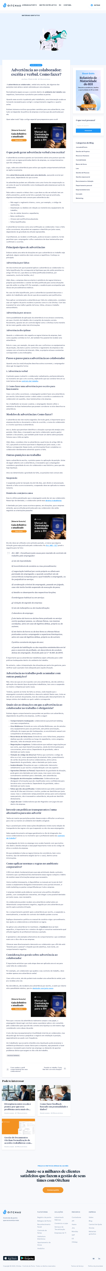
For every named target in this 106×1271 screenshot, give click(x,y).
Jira (73, 1228)
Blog (90, 1221)
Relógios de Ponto (44, 1221)
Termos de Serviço (77, 1266)
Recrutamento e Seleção (84, 181)
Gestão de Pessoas (36, 65)
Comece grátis (53, 1190)
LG (73, 1238)
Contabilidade (81, 160)
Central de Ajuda (95, 1224)
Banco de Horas (81, 164)
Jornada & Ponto (29, 5)
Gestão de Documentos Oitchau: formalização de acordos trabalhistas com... (18, 1140)
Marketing (79, 198)
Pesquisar (88, 130)
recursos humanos (13, 1055)
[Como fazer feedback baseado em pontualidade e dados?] (54, 1093)
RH (60, 5)
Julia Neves (24, 79)
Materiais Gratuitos (31, 15)
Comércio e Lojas (61, 1223)
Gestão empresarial (83, 177)
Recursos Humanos (82, 156)
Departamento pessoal (84, 185)
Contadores (76, 1217)
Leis (77, 168)
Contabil (67, 5)
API (73, 1221)
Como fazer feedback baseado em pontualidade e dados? (54, 1107)
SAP (73, 1235)
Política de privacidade (95, 1266)
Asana (74, 1224)
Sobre (91, 1217)
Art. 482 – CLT (52, 545)
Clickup (74, 1242)
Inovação (79, 194)
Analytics (40, 1248)
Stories (91, 1228)
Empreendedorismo (83, 190)
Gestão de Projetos (48, 5)
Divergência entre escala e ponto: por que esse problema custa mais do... (17, 1107)
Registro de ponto (44, 1217)
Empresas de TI (60, 1233)
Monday (75, 1231)
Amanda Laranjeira (9, 1113)
